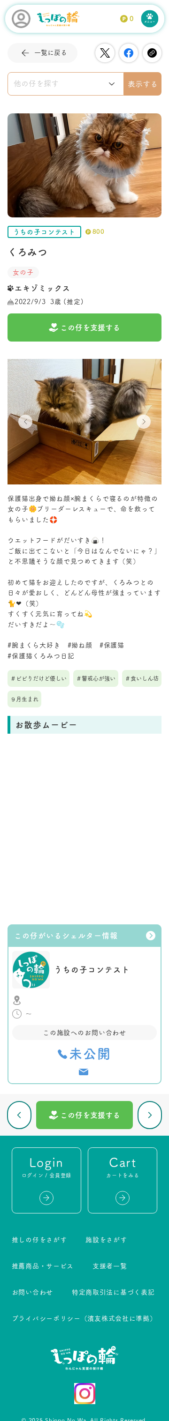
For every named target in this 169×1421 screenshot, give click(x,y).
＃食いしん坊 (142, 678)
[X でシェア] (105, 53)
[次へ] (150, 1115)
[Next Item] (144, 422)
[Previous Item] (25, 422)
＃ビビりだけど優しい (38, 678)
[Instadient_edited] (84, 1393)
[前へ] (19, 1115)
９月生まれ (24, 699)
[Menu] (150, 18)
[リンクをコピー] (152, 53)
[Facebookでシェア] (128, 53)
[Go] (46, 1198)
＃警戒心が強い (95, 678)
